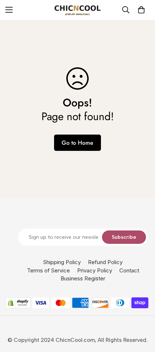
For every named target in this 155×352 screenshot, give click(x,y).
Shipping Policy (62, 262)
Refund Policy (105, 262)
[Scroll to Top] (142, 313)
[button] (141, 9)
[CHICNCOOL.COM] (77, 10)
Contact (129, 270)
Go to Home (77, 143)
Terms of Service (48, 270)
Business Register (83, 278)
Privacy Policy (94, 270)
